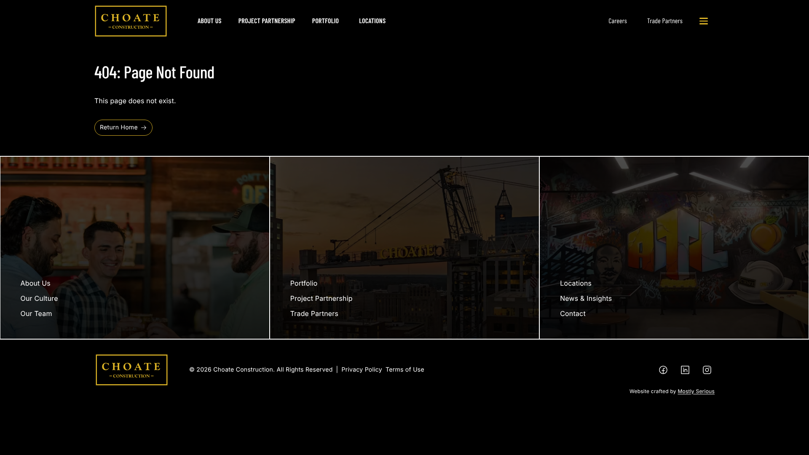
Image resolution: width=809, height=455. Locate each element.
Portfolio (325, 21)
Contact (573, 313)
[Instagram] (707, 369)
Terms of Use (405, 369)
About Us (210, 21)
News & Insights (586, 298)
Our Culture (39, 298)
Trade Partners (665, 21)
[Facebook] (663, 369)
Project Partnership (266, 21)
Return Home (119, 127)
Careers (617, 21)
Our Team (36, 313)
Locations (372, 21)
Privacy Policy (362, 369)
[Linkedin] (685, 369)
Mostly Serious (696, 391)
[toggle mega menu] (704, 21)
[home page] (131, 21)
